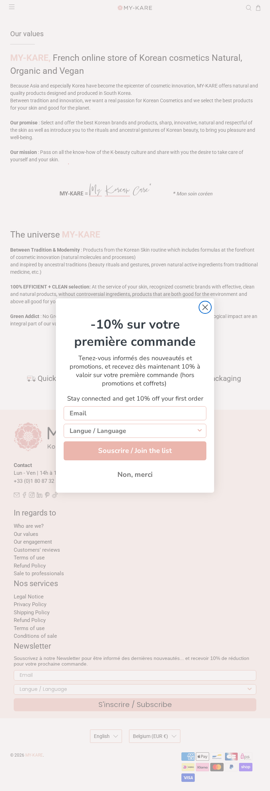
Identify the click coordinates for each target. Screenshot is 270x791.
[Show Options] (199, 430)
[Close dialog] (205, 307)
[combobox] (133, 430)
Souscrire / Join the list (135, 450)
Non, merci (135, 474)
